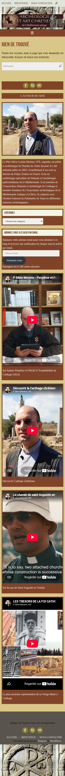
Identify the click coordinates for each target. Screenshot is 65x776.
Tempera (42, 741)
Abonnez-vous (14, 260)
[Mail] (61, 10)
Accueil (7, 3)
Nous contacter (41, 3)
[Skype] (56, 10)
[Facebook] (51, 10)
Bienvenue (21, 3)
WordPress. (56, 741)
